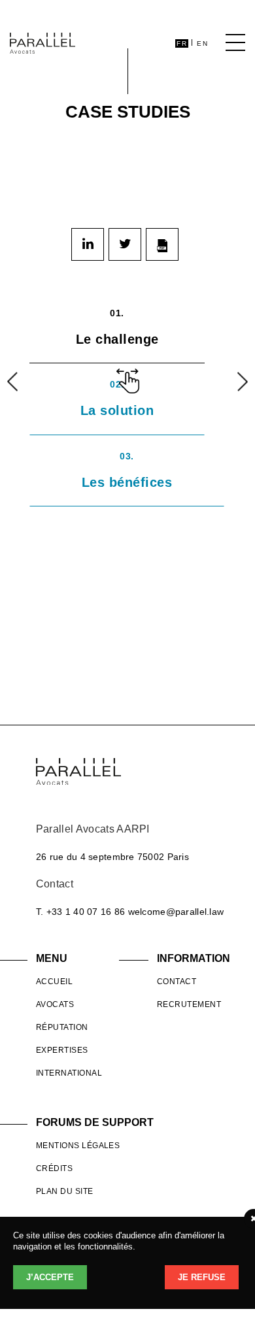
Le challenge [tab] (117, 327)
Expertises (62, 1050)
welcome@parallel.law (176, 911)
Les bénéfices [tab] (127, 470)
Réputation (62, 1027)
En (202, 43)
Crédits (54, 1168)
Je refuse (202, 1277)
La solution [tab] (117, 398)
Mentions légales (78, 1145)
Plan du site (65, 1191)
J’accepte (50, 1277)
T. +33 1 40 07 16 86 (81, 911)
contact (176, 981)
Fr (182, 43)
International (69, 1073)
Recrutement (189, 1004)
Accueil (54, 981)
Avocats (55, 1004)
